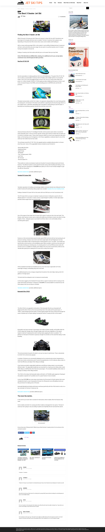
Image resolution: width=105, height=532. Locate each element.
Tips (55, 2)
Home (50, 2)
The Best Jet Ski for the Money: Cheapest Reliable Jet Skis (23, 459)
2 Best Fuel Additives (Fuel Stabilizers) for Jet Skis (59, 459)
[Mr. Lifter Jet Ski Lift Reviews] (35, 449)
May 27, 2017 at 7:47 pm (27, 489)
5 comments (63, 16)
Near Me (79, 2)
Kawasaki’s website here (24, 391)
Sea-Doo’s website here (23, 171)
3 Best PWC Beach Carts (80, 73)
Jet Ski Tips (77, 88)
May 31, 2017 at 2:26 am (27, 501)
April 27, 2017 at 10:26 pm (27, 468)
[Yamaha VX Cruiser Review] (47, 449)
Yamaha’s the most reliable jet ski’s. (55, 188)
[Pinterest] (74, 44)
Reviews (60, 2)
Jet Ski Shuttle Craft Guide (81, 79)
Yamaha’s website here (23, 287)
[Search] (87, 8)
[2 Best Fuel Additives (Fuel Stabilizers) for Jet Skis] (60, 449)
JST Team (23, 16)
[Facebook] (69, 44)
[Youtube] (72, 44)
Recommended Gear (79, 75)
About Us (86, 2)
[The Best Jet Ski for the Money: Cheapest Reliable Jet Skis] (23, 449)
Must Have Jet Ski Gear (69, 2)
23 (81, 127)
